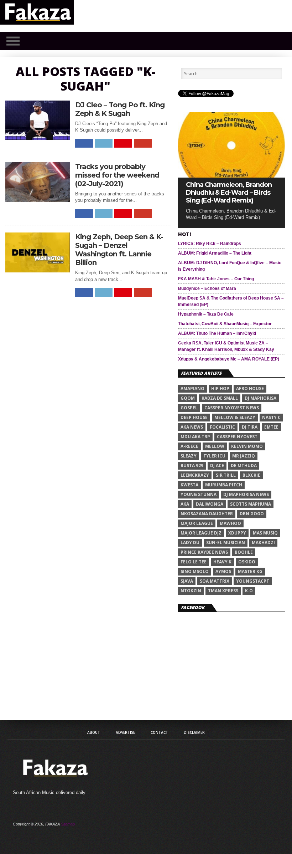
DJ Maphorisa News (246, 494)
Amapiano (192, 388)
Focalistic (222, 427)
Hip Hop (220, 388)
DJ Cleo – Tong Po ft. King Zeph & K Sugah (120, 109)
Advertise (125, 732)
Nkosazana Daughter (207, 514)
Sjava (187, 581)
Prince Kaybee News (204, 552)
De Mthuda (244, 465)
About (93, 732)
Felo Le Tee (194, 562)
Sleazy (189, 456)
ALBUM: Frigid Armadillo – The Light (214, 253)
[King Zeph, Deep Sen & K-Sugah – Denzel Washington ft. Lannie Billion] (37, 270)
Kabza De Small (220, 398)
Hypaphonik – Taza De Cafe (206, 314)
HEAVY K (222, 562)
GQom (188, 398)
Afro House (250, 388)
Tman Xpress (223, 591)
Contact (159, 732)
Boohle (244, 552)
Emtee (271, 427)
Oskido (246, 562)
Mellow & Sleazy (234, 417)
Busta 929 (192, 465)
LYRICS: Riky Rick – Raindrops (209, 243)
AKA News (192, 427)
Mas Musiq (265, 533)
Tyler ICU (214, 456)
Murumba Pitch (223, 485)
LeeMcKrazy (195, 475)
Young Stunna (199, 494)
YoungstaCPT (252, 581)
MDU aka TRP (195, 437)
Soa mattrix (214, 581)
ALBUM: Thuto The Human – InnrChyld (217, 333)
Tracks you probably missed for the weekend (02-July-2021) (117, 175)
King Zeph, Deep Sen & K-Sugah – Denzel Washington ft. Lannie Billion (119, 249)
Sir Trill (226, 475)
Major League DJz (201, 533)
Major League (197, 523)
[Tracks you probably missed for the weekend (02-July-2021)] (37, 200)
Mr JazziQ (243, 456)
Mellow (214, 446)
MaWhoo (230, 523)
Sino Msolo (195, 571)
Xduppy (237, 533)
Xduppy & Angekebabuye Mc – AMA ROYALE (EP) (228, 359)
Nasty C (271, 417)
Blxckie (251, 475)
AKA (185, 504)
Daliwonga (209, 504)
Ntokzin (191, 591)
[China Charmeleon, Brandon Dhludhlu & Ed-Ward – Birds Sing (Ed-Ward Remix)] (231, 176)
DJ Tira (249, 427)
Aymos (223, 571)
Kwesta (189, 485)
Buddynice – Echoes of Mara (207, 288)
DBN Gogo (252, 514)
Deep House (194, 417)
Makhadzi (263, 542)
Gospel (189, 408)
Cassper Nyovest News (231, 408)
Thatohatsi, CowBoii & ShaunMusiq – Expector (225, 323)
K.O (249, 591)
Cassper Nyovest (237, 437)
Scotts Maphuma (250, 504)
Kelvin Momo (247, 446)
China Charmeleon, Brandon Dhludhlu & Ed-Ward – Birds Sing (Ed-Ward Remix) (229, 192)
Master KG (250, 571)
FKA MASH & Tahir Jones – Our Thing (216, 278)
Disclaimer (194, 732)
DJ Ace (217, 465)
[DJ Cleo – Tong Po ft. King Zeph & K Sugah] (37, 138)
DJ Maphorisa (260, 398)
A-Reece (189, 446)
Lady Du (190, 542)
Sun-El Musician (225, 542)
